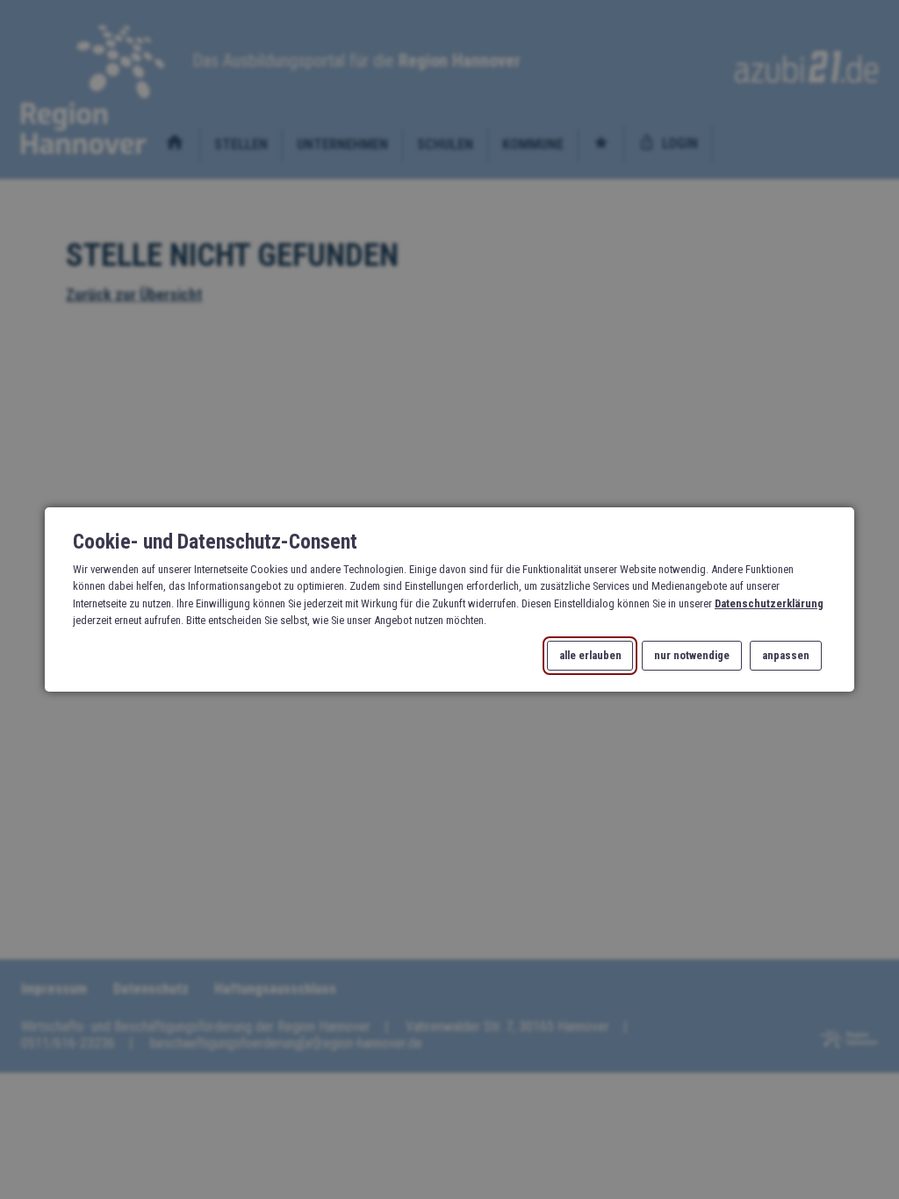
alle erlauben (590, 656)
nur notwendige (692, 656)
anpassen (785, 656)
